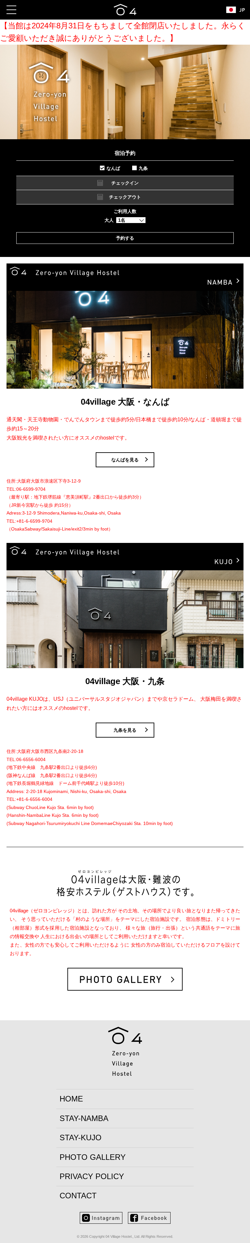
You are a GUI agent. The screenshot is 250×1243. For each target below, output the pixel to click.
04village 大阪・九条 (125, 681)
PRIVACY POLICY (92, 1176)
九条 (143, 168)
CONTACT (78, 1195)
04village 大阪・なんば (125, 402)
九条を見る (125, 730)
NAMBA (84, 1118)
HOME (71, 1098)
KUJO (81, 1137)
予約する (125, 238)
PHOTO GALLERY (93, 1157)
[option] (125, 118)
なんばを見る (125, 459)
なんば (113, 168)
